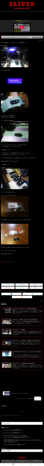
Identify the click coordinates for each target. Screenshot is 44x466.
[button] (41, 423)
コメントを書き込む (22, 411)
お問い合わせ (36, 460)
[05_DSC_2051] (14, 188)
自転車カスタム (22, 22)
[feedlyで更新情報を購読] (32, 294)
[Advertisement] (22, 15)
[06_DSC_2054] (14, 216)
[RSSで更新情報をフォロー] (22, 297)
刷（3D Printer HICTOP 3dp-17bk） (7, 261)
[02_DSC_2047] (14, 91)
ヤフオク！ (22, 462)
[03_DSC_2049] (14, 112)
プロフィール (8, 460)
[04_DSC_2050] (14, 141)
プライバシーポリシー (22, 460)
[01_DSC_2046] (14, 67)
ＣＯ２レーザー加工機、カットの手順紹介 (12, 444)
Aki (20, 430)
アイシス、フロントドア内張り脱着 (11, 430)
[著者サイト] (11, 294)
